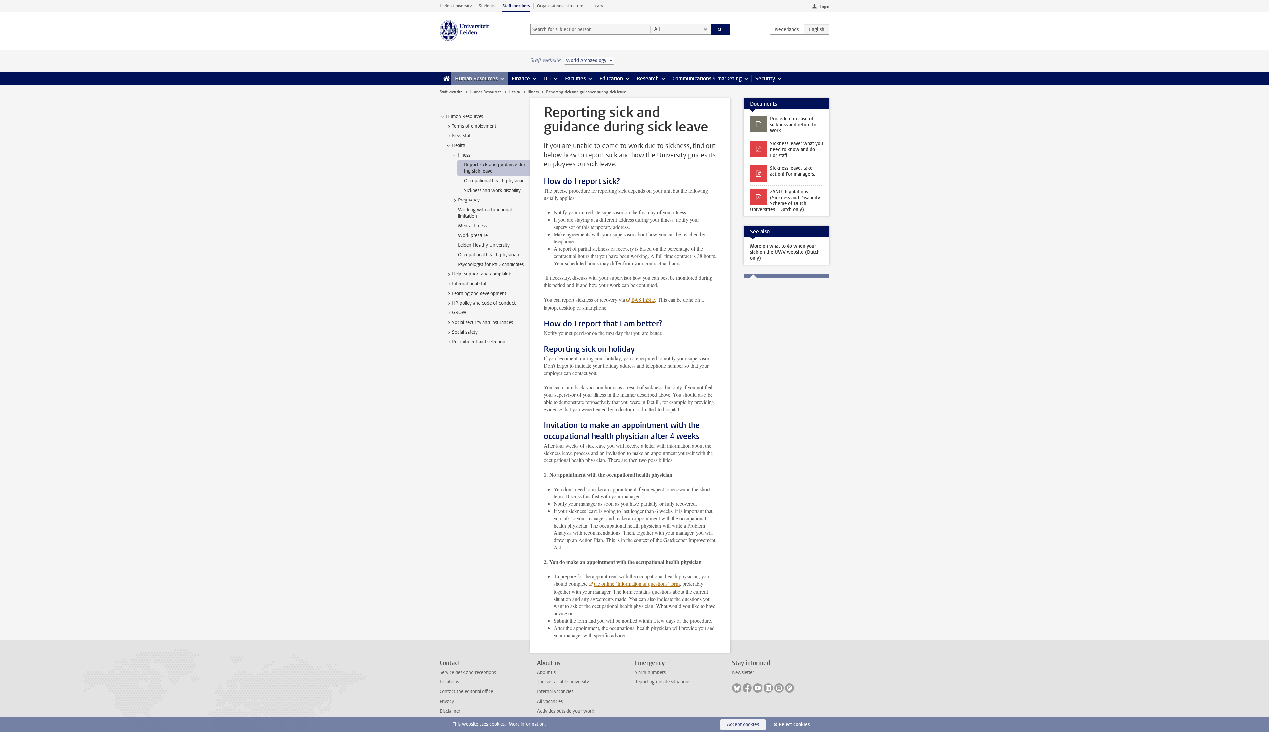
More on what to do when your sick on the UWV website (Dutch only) (785, 252)
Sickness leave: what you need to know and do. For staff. (796, 149)
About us (546, 672)
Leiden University (456, 6)
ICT (547, 78)
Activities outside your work (565, 711)
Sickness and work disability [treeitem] (492, 190)
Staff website (451, 91)
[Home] (445, 78)
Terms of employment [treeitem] (474, 126)
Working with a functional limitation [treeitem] (485, 213)
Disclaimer (450, 711)
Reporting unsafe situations (662, 682)
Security (765, 78)
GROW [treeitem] (459, 313)
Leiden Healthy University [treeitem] (484, 245)
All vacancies (550, 701)
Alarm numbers (650, 672)
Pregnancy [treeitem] (469, 200)
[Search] (721, 29)
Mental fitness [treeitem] (472, 226)
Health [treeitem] (458, 145)
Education (611, 78)
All (657, 29)
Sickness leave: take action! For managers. (792, 171)
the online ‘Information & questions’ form (637, 583)
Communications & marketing (707, 78)
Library (596, 6)
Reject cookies (794, 724)
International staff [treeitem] (470, 284)
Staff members (516, 6)
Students (487, 6)
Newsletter (743, 672)
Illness (533, 91)
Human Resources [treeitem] (464, 116)
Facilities (575, 78)
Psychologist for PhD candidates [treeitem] (491, 264)
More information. (527, 724)
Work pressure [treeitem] (473, 235)
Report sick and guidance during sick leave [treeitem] (495, 168)
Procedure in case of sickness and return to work (793, 125)
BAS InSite (643, 299)
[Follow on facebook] (747, 688)
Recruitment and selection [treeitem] (478, 342)
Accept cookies (743, 724)
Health (514, 91)
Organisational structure (560, 6)
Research (648, 78)
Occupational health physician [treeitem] (494, 181)
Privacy (447, 701)
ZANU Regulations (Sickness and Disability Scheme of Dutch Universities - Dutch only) (785, 201)
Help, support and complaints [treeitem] (482, 274)
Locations (449, 682)
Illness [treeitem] (464, 155)
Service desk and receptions (468, 672)
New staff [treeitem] (462, 136)
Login (824, 6)
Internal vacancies (555, 691)
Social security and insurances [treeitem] (482, 322)
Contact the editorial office (466, 691)
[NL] (787, 29)
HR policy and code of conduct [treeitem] (484, 303)
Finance (521, 78)
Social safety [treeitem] (465, 332)
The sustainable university (563, 682)
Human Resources (476, 78)
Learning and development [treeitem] (479, 293)
